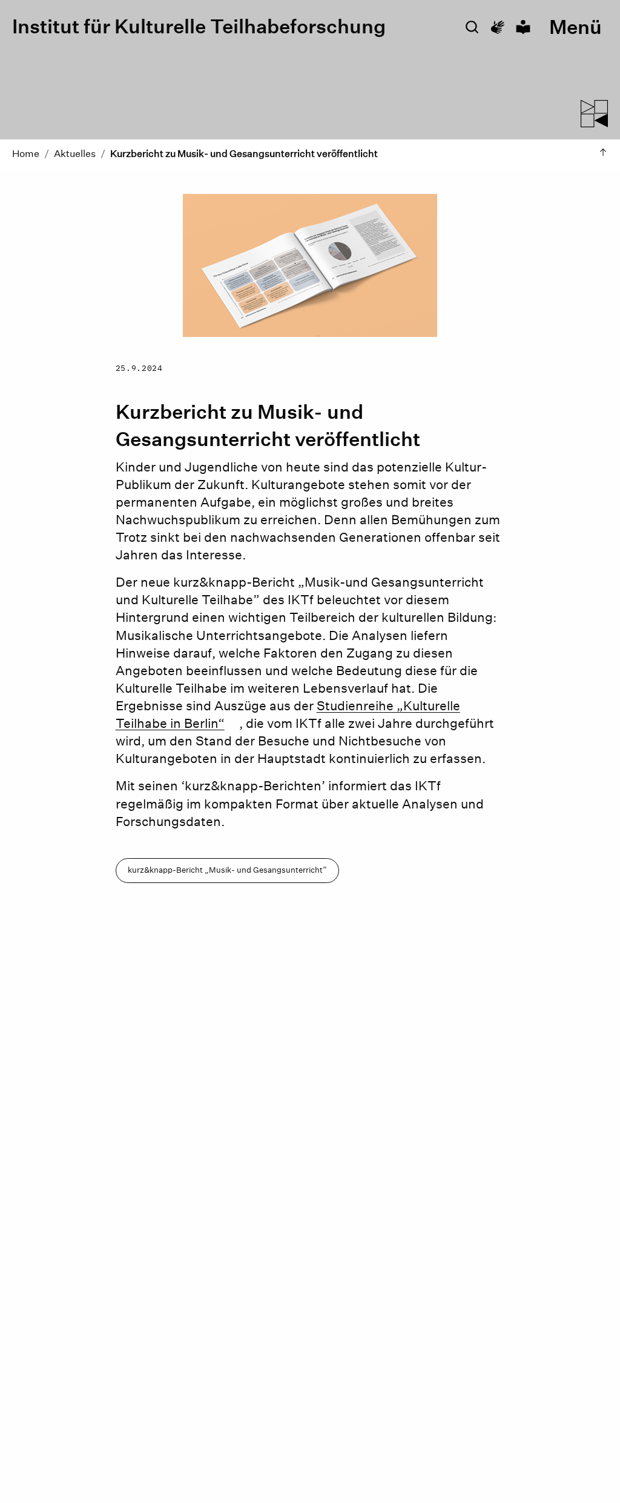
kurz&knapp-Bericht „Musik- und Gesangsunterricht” (227, 870)
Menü (575, 27)
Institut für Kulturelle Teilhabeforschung (199, 27)
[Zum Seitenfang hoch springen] (603, 153)
